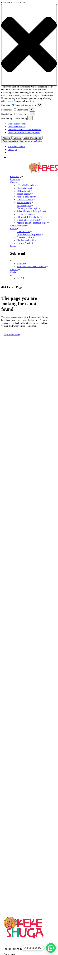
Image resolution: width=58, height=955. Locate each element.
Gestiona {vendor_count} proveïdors (24, 129)
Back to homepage (12, 334)
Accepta (6, 138)
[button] (29, 44)
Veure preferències (32, 138)
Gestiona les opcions (17, 124)
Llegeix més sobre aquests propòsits (24, 132)
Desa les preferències (13, 141)
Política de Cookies (16, 146)
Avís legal (12, 149)
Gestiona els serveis (16, 126)
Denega (17, 138)
